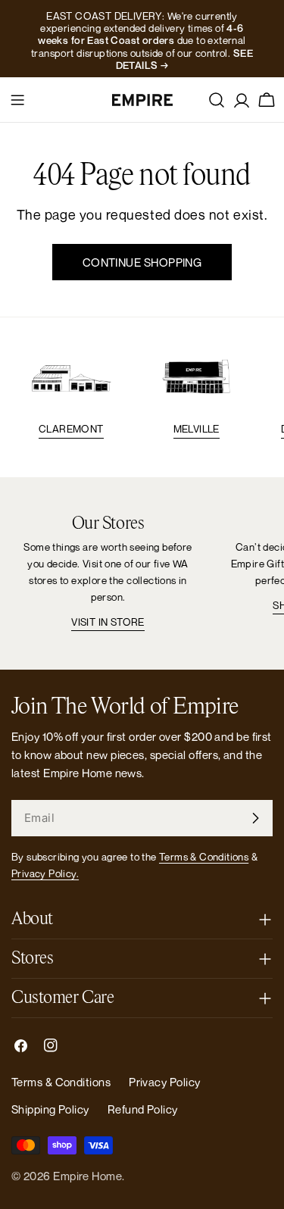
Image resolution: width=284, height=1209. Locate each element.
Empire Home (87, 1175)
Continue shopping (142, 262)
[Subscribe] (255, 818)
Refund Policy (143, 1109)
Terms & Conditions (203, 857)
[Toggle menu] (17, 100)
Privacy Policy (164, 1082)
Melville (196, 429)
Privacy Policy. (45, 873)
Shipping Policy (50, 1109)
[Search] (216, 100)
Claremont (71, 429)
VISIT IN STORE (108, 622)
